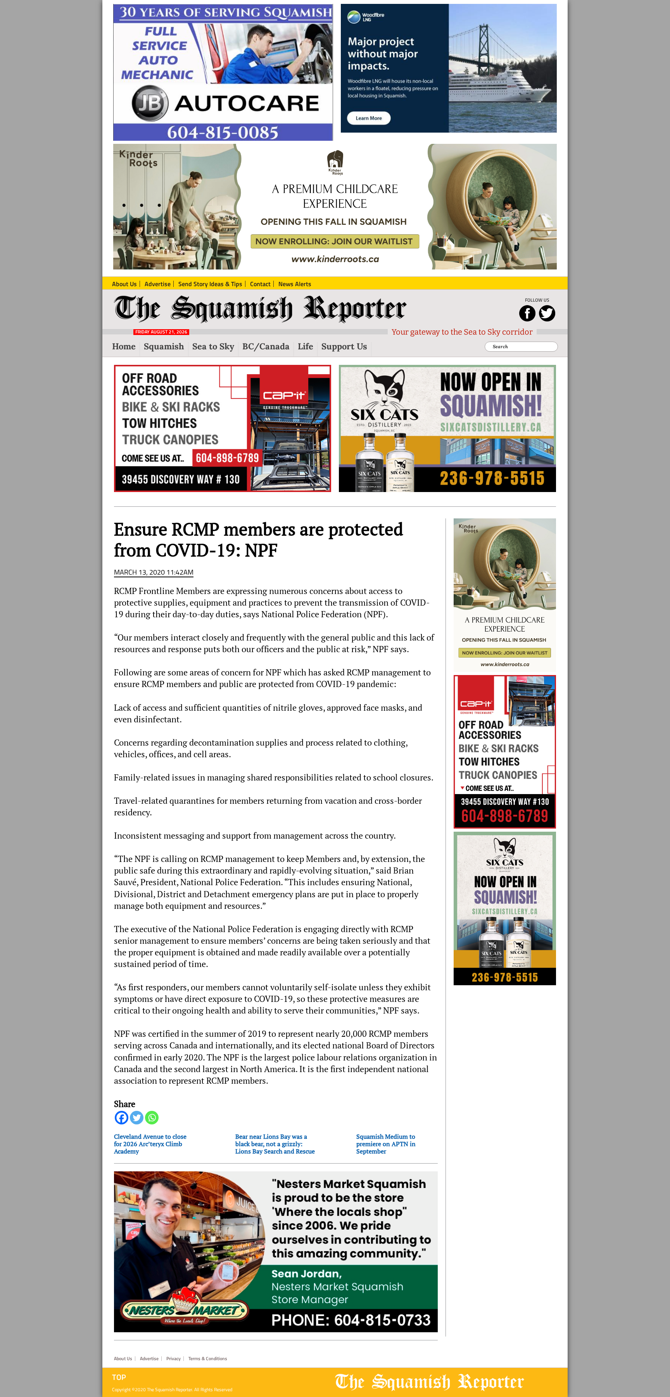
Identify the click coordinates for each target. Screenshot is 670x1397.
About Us (123, 1358)
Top (119, 1377)
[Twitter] (136, 1117)
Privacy (173, 1358)
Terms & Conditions (207, 1358)
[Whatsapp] (152, 1117)
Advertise (149, 1358)
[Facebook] (121, 1117)
